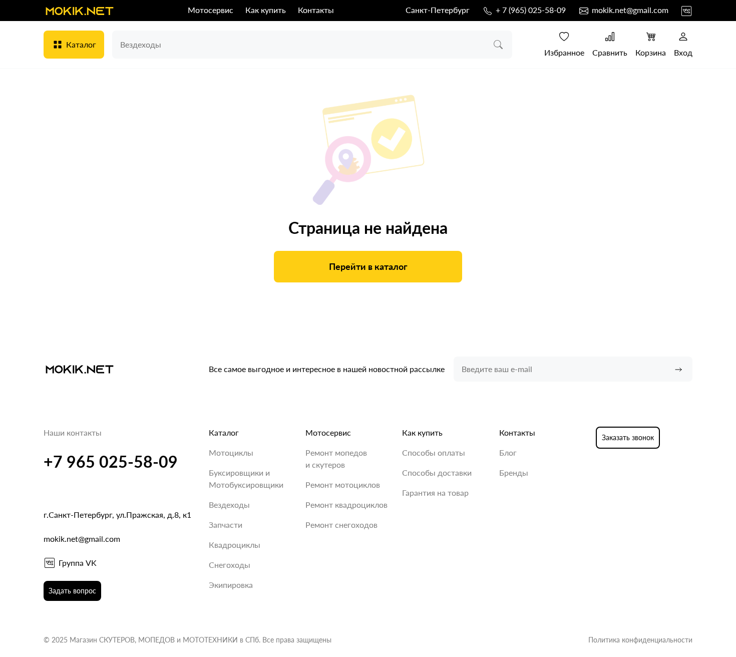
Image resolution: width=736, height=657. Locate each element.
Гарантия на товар (435, 492)
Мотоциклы (231, 452)
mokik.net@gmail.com (629, 10)
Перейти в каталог (368, 266)
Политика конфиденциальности (640, 639)
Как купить (265, 10)
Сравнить (609, 52)
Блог (508, 452)
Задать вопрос (72, 590)
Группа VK (78, 562)
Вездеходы (229, 504)
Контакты (316, 10)
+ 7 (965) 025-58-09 (530, 10)
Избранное (564, 52)
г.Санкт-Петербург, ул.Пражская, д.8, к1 (117, 514)
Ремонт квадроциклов (346, 504)
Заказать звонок (628, 437)
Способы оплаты (433, 452)
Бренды (513, 472)
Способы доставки (437, 472)
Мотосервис (210, 10)
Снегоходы (229, 564)
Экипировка (231, 584)
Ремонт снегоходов (341, 524)
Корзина (650, 52)
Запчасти (225, 524)
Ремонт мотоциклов (342, 484)
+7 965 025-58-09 (111, 461)
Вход (683, 52)
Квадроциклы (234, 544)
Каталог (81, 44)
